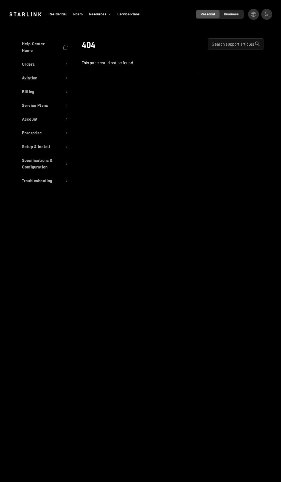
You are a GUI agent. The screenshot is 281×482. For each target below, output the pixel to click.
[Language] (253, 14)
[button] (45, 64)
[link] (25, 14)
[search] (257, 43)
